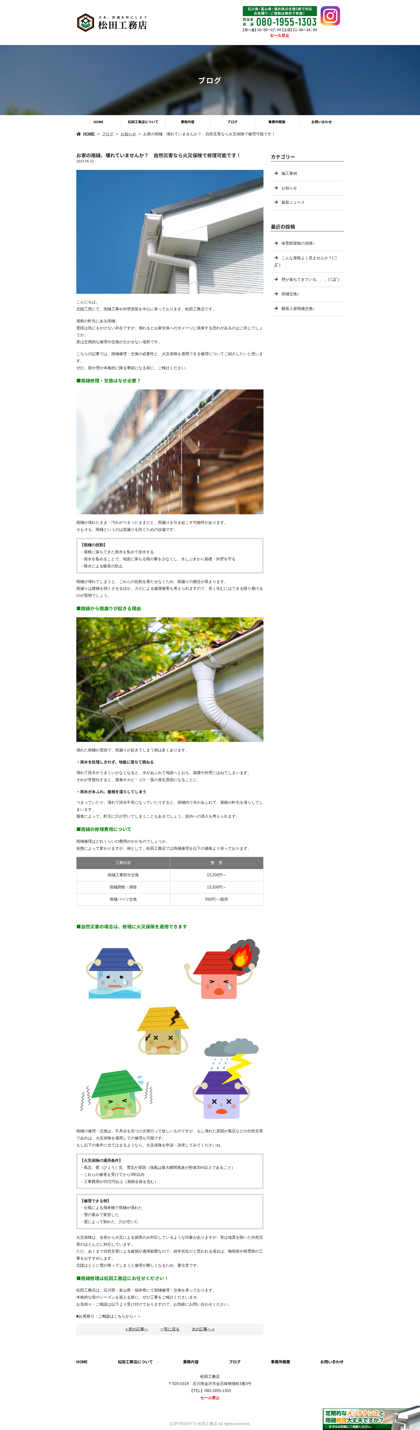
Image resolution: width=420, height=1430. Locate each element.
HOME (98, 121)
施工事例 (289, 173)
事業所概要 (276, 121)
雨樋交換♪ (290, 294)
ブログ (232, 121)
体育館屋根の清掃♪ (298, 243)
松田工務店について (143, 121)
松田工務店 (210, 1377)
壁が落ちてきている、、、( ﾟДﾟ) (310, 279)
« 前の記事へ (136, 1329)
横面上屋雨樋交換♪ (298, 308)
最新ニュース (293, 202)
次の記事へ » (203, 1329)
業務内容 (187, 121)
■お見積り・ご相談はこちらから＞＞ (108, 1316)
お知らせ (128, 134)
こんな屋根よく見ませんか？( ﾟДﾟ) (305, 261)
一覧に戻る (170, 1329)
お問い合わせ (321, 121)
